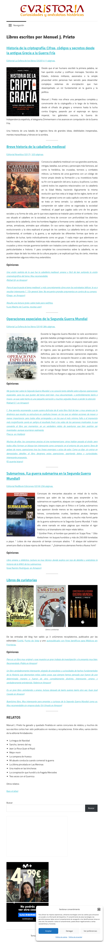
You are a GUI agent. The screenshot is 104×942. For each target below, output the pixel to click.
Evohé (20, 640)
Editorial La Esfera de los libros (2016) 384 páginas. (30, 326)
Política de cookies (61, 937)
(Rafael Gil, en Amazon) (16, 280)
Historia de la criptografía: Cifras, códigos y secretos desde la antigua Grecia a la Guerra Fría (50, 50)
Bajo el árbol (12, 791)
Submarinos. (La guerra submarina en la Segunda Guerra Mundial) (48, 476)
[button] (99, 909)
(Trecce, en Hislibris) (52, 422)
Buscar (9, 802)
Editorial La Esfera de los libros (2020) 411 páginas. (30, 60)
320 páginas (37, 154)
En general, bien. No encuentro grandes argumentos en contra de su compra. (63, 291)
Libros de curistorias (21, 580)
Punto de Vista (32, 640)
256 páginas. (47, 486)
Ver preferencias (90, 930)
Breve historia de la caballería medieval (36, 146)
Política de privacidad (75, 937)
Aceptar (48, 930)
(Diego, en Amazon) (15, 295)
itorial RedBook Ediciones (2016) (25, 486)
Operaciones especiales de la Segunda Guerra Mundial (47, 318)
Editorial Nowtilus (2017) (18, 154)
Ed (7, 486)
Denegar (69, 930)
